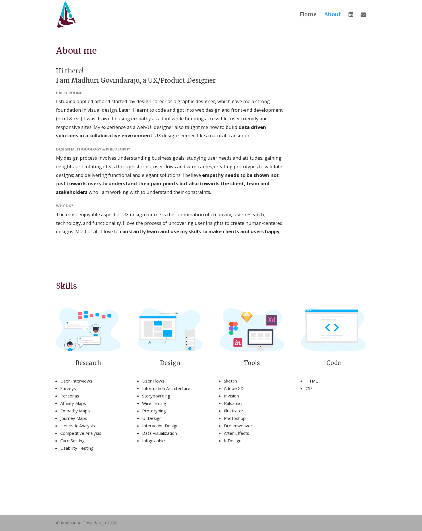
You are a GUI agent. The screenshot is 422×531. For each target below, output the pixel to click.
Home (308, 15)
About (332, 15)
